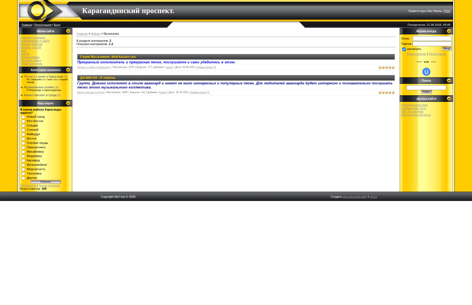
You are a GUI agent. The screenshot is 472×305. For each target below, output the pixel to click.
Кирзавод (33, 160)
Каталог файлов (31, 44)
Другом (32, 177)
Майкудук (33, 134)
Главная (27, 24)
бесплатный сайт (355, 196)
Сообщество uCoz (413, 108)
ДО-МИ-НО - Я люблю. (98, 78)
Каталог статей (30, 47)
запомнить (414, 49)
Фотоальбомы (30, 57)
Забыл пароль (416, 53)
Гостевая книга (30, 60)
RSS (447, 11)
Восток (31, 138)
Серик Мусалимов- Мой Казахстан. (108, 57)
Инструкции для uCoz (416, 114)
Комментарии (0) (206, 67)
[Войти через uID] (426, 72)
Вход (57, 24)
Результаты (28, 185)
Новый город (36, 116)
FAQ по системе (412, 111)
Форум (25, 53)
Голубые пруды (37, 142)
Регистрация (42, 24)
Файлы (95, 33)
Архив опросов (49, 185)
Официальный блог (414, 104)
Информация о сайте (35, 40)
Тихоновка (34, 173)
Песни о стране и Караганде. (44, 76)
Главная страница (32, 37)
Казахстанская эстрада (40, 95)
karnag (169, 67)
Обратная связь (31, 63)
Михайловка (35, 151)
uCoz (373, 196)
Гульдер (32, 125)
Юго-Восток (35, 121)
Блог (23, 50)
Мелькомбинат (37, 164)
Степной (33, 129)
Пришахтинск (36, 147)
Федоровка (34, 156)
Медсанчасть (36, 169)
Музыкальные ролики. (39, 87)
